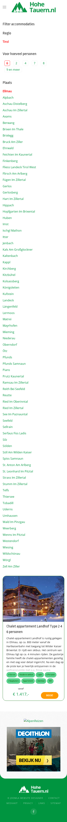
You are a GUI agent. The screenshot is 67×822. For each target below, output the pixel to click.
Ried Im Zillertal (13, 408)
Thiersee (8, 497)
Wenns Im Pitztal (14, 535)
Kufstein (8, 294)
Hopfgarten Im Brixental (19, 211)
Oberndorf (10, 345)
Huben (7, 218)
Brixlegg (8, 135)
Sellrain (8, 427)
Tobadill (8, 503)
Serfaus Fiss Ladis (14, 433)
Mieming (8, 332)
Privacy (28, 803)
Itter (5, 237)
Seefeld (8, 421)
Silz (5, 440)
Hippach (8, 205)
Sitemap (56, 803)
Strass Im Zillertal (14, 478)
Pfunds (7, 357)
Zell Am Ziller (11, 566)
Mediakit (12, 803)
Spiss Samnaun (13, 458)
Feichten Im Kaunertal (17, 154)
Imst (6, 224)
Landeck (8, 300)
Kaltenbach (10, 256)
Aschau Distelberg (15, 104)
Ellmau (7, 91)
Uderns (8, 509)
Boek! (49, 695)
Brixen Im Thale (13, 129)
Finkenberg (10, 161)
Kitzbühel (9, 275)
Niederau (9, 338)
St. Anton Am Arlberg (17, 465)
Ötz (5, 351)
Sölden (7, 446)
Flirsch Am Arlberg (15, 174)
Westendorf (11, 541)
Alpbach (8, 98)
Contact (54, 798)
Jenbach (8, 243)
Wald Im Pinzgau (14, 522)
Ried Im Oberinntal (15, 402)
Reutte (7, 395)
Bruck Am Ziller (13, 142)
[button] (4, 7)
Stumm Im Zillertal (15, 484)
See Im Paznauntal (15, 414)
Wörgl (7, 560)
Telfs (6, 490)
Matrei (7, 319)
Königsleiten (11, 287)
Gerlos (7, 186)
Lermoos (9, 313)
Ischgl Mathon (12, 230)
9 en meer (13, 70)
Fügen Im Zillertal (14, 180)
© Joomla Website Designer (25, 798)
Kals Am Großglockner (18, 250)
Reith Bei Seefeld (14, 389)
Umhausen (10, 516)
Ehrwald (8, 148)
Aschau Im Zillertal (15, 110)
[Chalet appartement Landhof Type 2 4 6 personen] (33, 599)
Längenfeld (10, 306)
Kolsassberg (11, 281)
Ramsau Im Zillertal (15, 382)
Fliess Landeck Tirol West (19, 167)
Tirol (6, 42)
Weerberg (9, 528)
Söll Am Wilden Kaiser (17, 452)
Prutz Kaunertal (13, 376)
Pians (6, 370)
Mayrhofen (10, 326)
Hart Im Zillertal (13, 199)
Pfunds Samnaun (14, 364)
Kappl (6, 262)
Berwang (8, 123)
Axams (7, 116)
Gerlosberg (10, 192)
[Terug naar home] (33, 7)
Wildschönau (11, 554)
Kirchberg (9, 269)
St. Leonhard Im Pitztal (18, 471)
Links (41, 803)
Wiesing (8, 547)
